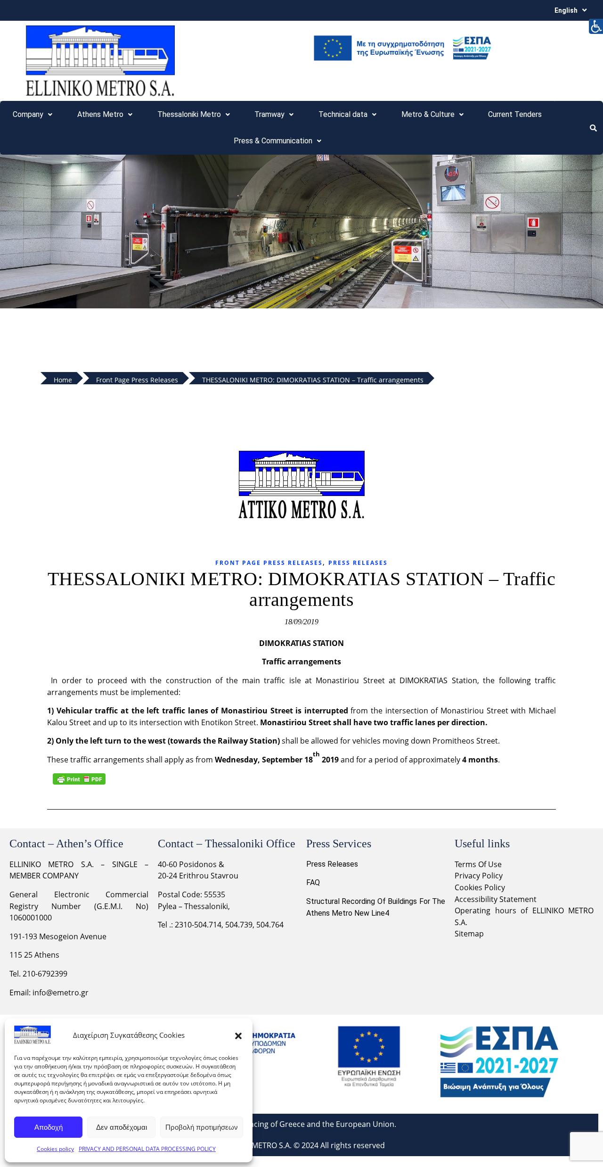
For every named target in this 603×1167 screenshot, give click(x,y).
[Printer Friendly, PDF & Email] (79, 779)
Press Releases (358, 563)
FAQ (313, 882)
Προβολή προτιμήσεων (201, 1127)
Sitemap (469, 933)
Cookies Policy (480, 887)
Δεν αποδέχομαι (121, 1127)
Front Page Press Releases (269, 563)
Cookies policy (55, 1149)
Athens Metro (100, 114)
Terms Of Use (478, 864)
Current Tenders (515, 114)
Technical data (342, 114)
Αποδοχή (48, 1127)
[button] (238, 1035)
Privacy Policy (480, 875)
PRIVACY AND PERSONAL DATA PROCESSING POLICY (147, 1149)
